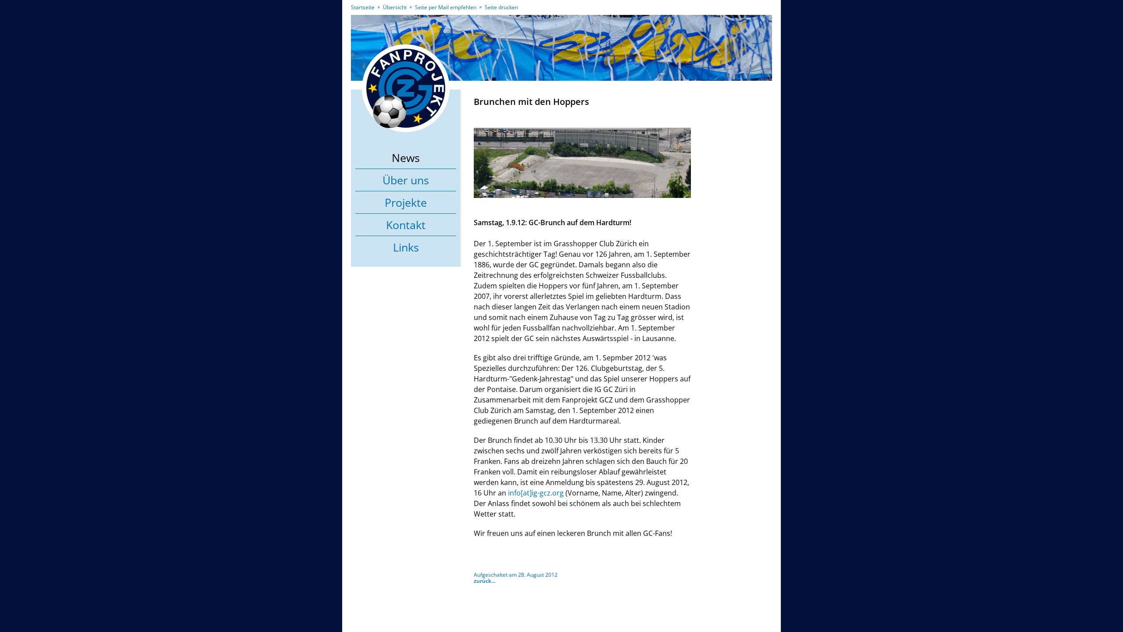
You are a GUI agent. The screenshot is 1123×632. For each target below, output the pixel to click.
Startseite (363, 7)
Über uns (406, 179)
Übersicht (395, 7)
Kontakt (406, 224)
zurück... (484, 581)
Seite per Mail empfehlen (445, 7)
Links (406, 247)
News (406, 157)
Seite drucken (501, 7)
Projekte (406, 202)
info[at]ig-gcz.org (536, 493)
